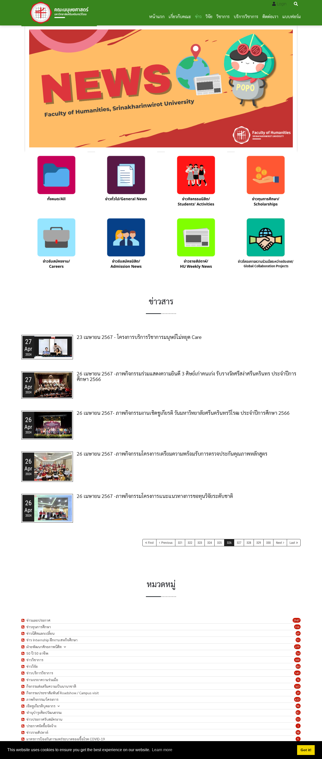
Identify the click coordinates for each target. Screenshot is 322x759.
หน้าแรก (157, 16)
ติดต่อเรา (270, 16)
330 (268, 543)
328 (249, 543)
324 (209, 543)
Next (279, 543)
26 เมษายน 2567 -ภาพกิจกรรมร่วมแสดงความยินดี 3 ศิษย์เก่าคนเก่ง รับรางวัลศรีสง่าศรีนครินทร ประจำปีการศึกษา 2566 (186, 376)
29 (298, 693)
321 (180, 543)
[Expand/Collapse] (64, 646)
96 (298, 706)
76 (298, 680)
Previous (167, 543)
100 (297, 660)
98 (298, 732)
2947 (297, 620)
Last (292, 543)
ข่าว (198, 16)
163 (297, 686)
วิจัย (209, 16)
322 (190, 543)
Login (282, 4)
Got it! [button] (306, 750)
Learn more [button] (162, 750)
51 (298, 640)
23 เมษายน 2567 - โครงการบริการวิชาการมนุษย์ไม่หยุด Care (139, 337)
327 (239, 543)
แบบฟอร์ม (291, 16)
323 (199, 543)
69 (298, 633)
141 (297, 673)
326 (229, 543)
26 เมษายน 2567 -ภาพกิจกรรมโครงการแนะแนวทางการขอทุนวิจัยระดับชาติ (155, 496)
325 (219, 543)
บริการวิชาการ (246, 16)
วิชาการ (223, 16)
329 (258, 543)
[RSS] (23, 620)
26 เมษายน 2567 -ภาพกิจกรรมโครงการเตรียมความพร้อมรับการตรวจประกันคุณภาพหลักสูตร (172, 453)
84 (298, 666)
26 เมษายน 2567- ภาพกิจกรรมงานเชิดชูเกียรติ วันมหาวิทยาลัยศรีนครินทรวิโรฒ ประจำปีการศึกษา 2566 (183, 412)
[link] (56, 182)
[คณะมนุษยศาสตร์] (59, 12)
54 (298, 653)
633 (297, 699)
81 (298, 712)
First (151, 543)
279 (297, 647)
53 (298, 719)
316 (297, 627)
